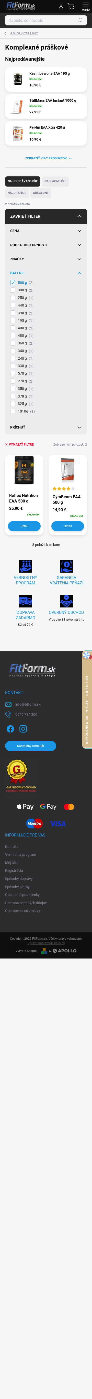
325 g (25, 404)
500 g (25, 283)
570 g (25, 373)
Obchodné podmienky (22, 895)
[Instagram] (22, 727)
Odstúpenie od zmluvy (22, 911)
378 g (25, 396)
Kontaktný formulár (30, 746)
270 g (25, 381)
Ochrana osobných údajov (26, 903)
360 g (25, 343)
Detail (24, 526)
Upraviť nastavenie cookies (46, 943)
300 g (25, 290)
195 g (25, 320)
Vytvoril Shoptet (27, 951)
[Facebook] (9, 727)
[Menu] (85, 6)
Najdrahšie (17, 193)
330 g (25, 366)
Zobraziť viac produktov (46, 158)
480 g (25, 335)
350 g (25, 389)
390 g (25, 313)
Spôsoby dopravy (19, 879)
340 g (25, 351)
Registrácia (14, 871)
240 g (25, 358)
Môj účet (12, 863)
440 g (25, 305)
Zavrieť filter (25, 216)
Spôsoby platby (17, 887)
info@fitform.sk (27, 704)
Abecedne (41, 193)
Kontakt (11, 847)
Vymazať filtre (21, 444)
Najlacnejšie (55, 181)
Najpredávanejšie (23, 181)
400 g (25, 328)
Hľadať (80, 20)
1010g (25, 411)
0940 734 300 (26, 714)
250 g (25, 298)
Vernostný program (20, 855)
